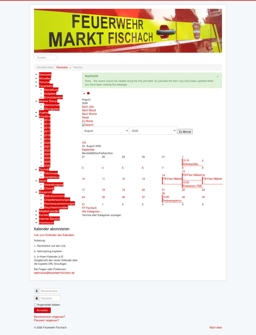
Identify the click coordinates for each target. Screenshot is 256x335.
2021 (47, 146)
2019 (47, 139)
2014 (47, 120)
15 (183, 171)
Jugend (44, 112)
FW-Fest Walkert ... (172, 180)
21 (163, 189)
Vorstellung (51, 89)
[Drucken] (88, 93)
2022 (47, 150)
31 (83, 204)
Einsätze (44, 116)
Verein (43, 180)
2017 (47, 131)
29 (183, 197)
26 (123, 197)
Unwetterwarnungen (57, 199)
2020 (47, 143)
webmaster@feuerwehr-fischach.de (54, 273)
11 (103, 178)
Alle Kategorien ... (92, 211)
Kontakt (44, 215)
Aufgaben (50, 93)
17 (83, 189)
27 (143, 197)
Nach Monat (89, 110)
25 (103, 197)
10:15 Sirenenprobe (190, 162)
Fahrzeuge (51, 173)
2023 (47, 154)
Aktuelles (45, 78)
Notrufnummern (54, 196)
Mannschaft (51, 105)
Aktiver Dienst (48, 101)
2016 (47, 127)
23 (203, 189)
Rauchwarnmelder (56, 207)
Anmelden (42, 310)
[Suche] (87, 124)
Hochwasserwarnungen (59, 203)
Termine (44, 82)
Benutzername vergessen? (49, 316)
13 (143, 178)
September (88, 149)
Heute (85, 117)
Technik (44, 169)
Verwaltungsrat (53, 184)
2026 (47, 165)
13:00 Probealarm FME (192, 184)
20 (143, 189)
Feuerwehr (46, 86)
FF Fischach (89, 208)
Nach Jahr (88, 106)
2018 (47, 135)
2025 (47, 162)
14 (163, 175)
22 (183, 189)
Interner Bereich (49, 218)
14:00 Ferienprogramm (172, 198)
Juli (84, 142)
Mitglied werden (49, 211)
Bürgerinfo (45, 192)
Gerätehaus (51, 177)
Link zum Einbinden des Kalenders (54, 235)
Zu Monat (87, 121)
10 (83, 178)
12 (123, 178)
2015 (47, 124)
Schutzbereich (53, 97)
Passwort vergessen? (46, 320)
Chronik (49, 188)
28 (163, 193)
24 (83, 197)
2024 (47, 158)
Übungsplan (52, 108)
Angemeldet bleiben (48, 304)
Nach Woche (89, 114)
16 (203, 175)
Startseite (45, 74)
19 (123, 189)
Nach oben (216, 327)
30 (203, 197)
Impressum (46, 222)
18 (103, 189)
